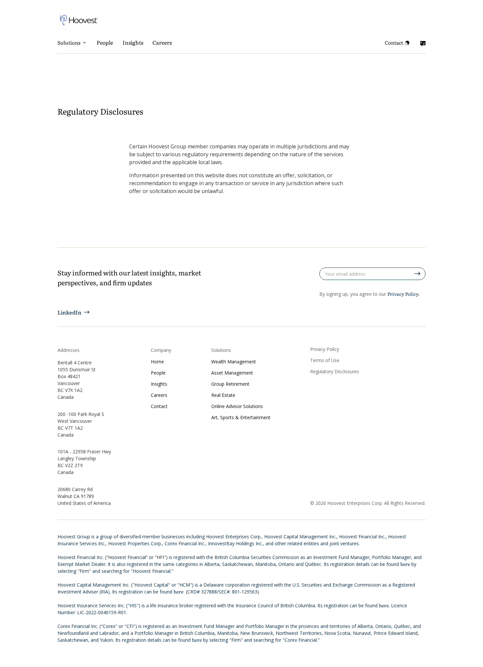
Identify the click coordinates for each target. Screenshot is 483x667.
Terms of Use (324, 360)
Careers (162, 42)
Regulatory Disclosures (334, 371)
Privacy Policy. (403, 293)
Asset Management (232, 373)
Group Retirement (230, 384)
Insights (133, 42)
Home (157, 361)
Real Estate (223, 395)
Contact (159, 406)
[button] (72, 43)
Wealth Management (233, 361)
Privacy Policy (324, 349)
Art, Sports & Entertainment (240, 417)
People (105, 42)
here (405, 564)
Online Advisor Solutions (237, 406)
